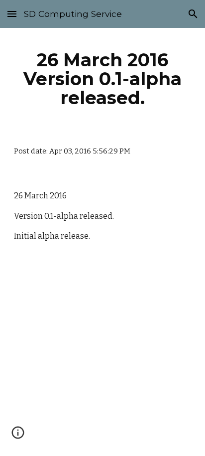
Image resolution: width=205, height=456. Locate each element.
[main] (102, 79)
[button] (12, 13)
